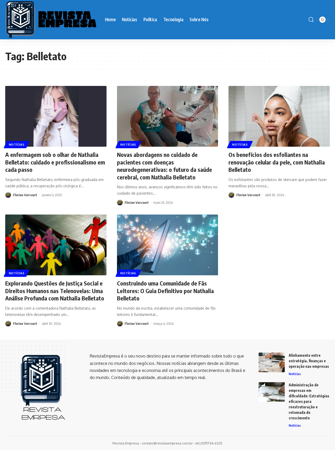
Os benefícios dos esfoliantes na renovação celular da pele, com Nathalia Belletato (276, 162)
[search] (311, 19)
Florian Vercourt (25, 195)
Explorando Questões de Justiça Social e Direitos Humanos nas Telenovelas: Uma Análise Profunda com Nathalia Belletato (54, 290)
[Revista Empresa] (51, 19)
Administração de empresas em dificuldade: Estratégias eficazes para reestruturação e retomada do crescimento (309, 401)
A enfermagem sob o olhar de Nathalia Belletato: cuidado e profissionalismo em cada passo (55, 162)
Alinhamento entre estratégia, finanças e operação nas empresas (309, 361)
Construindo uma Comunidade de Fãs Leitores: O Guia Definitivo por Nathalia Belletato (165, 290)
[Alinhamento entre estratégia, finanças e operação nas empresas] (272, 362)
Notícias (17, 144)
